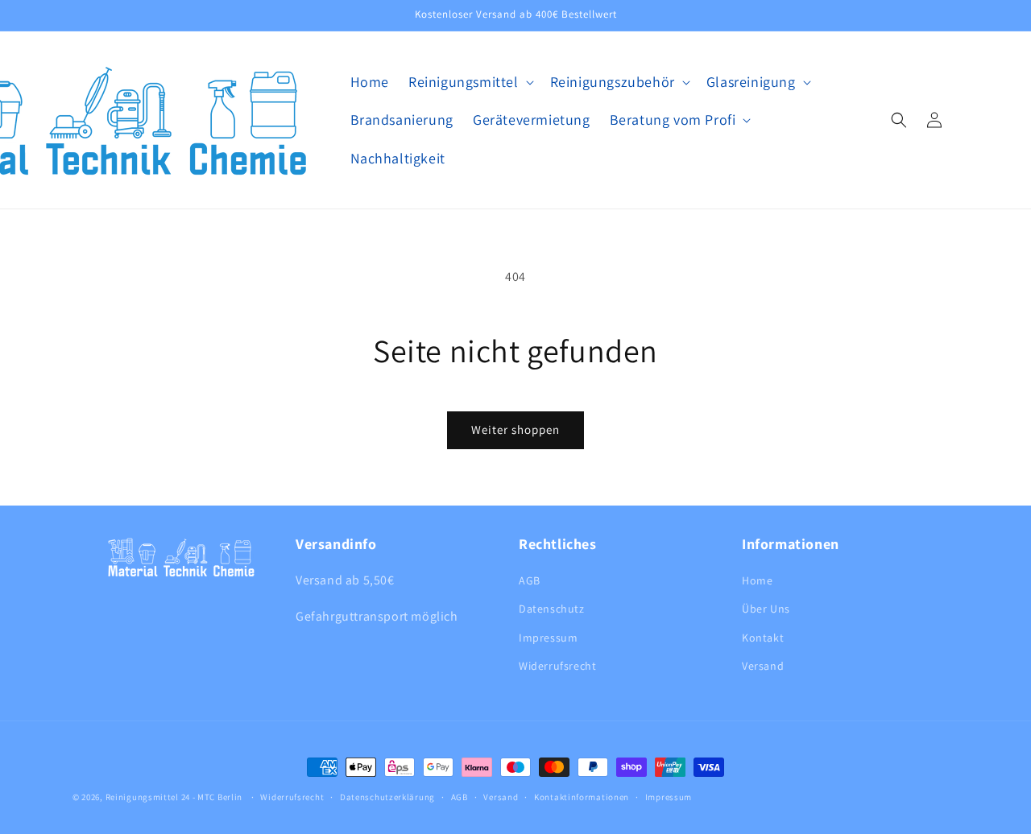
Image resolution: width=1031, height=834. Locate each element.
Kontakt (763, 637)
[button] (469, 82)
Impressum (548, 637)
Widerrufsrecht (557, 666)
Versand (763, 666)
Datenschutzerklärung (387, 797)
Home (757, 580)
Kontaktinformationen (581, 797)
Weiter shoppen (515, 429)
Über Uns (766, 608)
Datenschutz (552, 608)
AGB (529, 580)
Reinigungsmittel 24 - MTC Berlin (174, 797)
